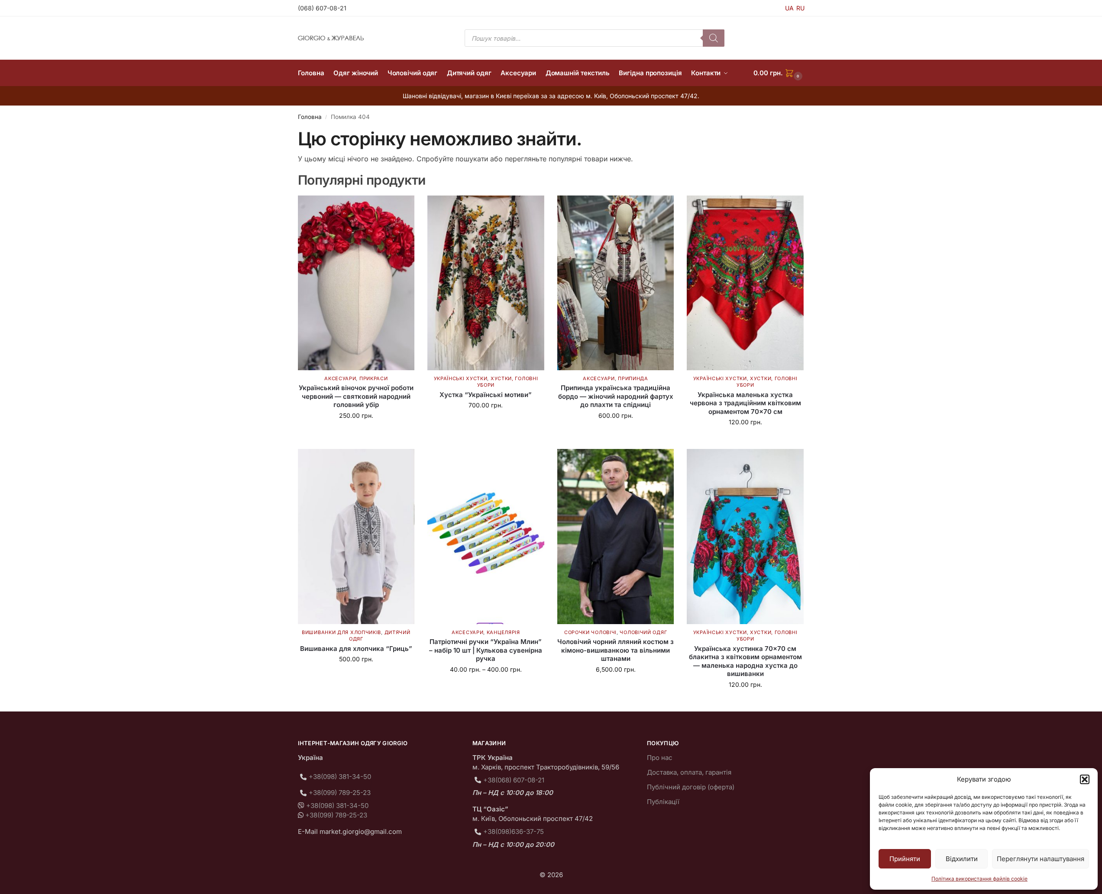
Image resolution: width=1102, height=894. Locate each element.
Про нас (659, 757)
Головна (310, 116)
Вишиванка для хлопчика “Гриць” (356, 648)
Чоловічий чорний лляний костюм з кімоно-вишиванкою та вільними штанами (615, 650)
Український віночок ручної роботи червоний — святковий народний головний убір (356, 396)
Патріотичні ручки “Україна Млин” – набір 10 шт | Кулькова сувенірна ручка (485, 650)
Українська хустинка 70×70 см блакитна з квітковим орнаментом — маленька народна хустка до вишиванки (745, 661)
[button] (1084, 779)
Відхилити (962, 859)
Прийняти (904, 859)
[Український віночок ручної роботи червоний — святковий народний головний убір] (356, 282)
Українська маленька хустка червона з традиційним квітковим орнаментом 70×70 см (745, 403)
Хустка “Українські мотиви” (486, 395)
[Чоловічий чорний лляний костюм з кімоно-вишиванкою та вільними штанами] (615, 536)
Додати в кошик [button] (356, 433)
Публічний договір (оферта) (690, 787)
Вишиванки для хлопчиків (341, 632)
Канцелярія (503, 632)
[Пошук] (713, 38)
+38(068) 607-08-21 (513, 780)
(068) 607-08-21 (322, 8)
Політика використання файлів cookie (979, 878)
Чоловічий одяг (643, 632)
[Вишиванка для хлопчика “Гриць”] (356, 536)
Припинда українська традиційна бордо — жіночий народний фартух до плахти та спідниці (615, 396)
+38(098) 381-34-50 (340, 776)
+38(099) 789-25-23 (340, 792)
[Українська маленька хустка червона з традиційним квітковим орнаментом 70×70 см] (745, 282)
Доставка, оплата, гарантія (689, 772)
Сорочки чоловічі (590, 632)
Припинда (633, 378)
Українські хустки (461, 378)
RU (800, 8)
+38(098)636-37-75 (513, 831)
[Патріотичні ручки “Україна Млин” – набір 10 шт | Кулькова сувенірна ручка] (485, 536)
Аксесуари (340, 378)
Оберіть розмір (356, 677)
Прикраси (373, 378)
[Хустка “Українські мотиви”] (485, 282)
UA (789, 8)
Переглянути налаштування (1040, 859)
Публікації (663, 802)
